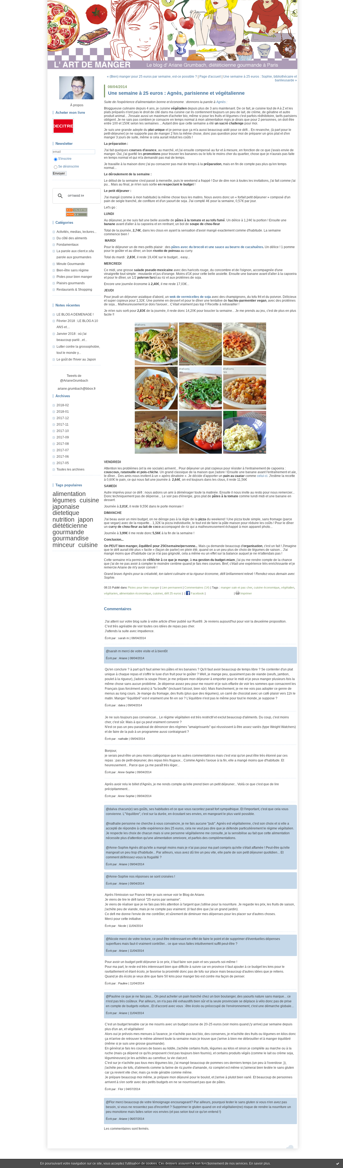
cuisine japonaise (76, 503)
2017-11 (63, 424)
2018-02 (63, 405)
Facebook (197, 593)
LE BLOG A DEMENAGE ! (75, 314)
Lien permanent (172, 587)
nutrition (63, 519)
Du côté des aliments (72, 238)
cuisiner (158, 593)
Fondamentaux (68, 245)
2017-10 (63, 431)
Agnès (221, 102)
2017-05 (63, 463)
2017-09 (63, 437)
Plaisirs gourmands (71, 283)
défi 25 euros (172, 593)
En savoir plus (259, 1163)
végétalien (287, 587)
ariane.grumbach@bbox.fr (77, 388)
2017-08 (63, 444)
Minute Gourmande (71, 264)
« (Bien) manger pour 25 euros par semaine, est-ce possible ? (152, 76)
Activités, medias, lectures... (76, 232)
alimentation (69, 493)
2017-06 (63, 456)
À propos (76, 105)
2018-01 (63, 412)
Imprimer (246, 593)
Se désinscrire (68, 166)
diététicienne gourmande (70, 528)
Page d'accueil (210, 76)
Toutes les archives (70, 469)
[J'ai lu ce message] (337, 1163)
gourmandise (71, 538)
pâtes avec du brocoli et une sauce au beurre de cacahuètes (217, 247)
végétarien (111, 593)
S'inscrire (65, 159)
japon (85, 519)
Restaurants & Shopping (74, 289)
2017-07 (63, 450)
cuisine (88, 544)
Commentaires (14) (197, 587)
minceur (64, 544)
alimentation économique (135, 593)
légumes (64, 500)
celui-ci (262, 476)
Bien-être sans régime (73, 270)
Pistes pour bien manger (74, 277)
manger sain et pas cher (236, 587)
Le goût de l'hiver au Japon (76, 359)
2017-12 (63, 418)
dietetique (66, 512)
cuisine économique (266, 587)
